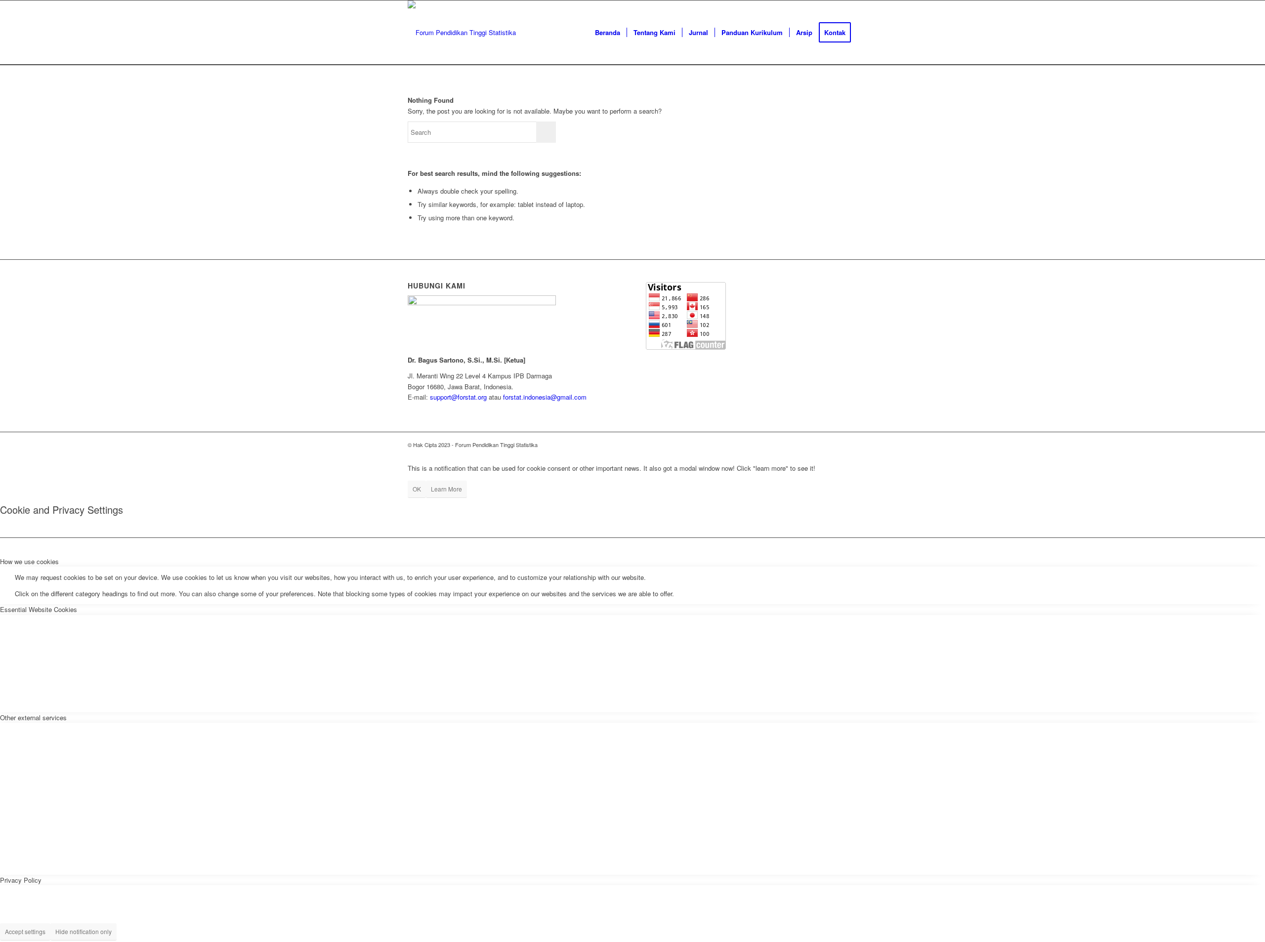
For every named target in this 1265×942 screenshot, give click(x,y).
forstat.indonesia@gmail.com (545, 397)
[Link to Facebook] (820, 444)
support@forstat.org (458, 397)
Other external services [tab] (33, 717)
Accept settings (25, 931)
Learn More (446, 489)
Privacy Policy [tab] (21, 880)
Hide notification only (83, 931)
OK (417, 489)
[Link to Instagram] (805, 444)
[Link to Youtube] (835, 444)
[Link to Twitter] (790, 444)
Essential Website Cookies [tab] (38, 609)
